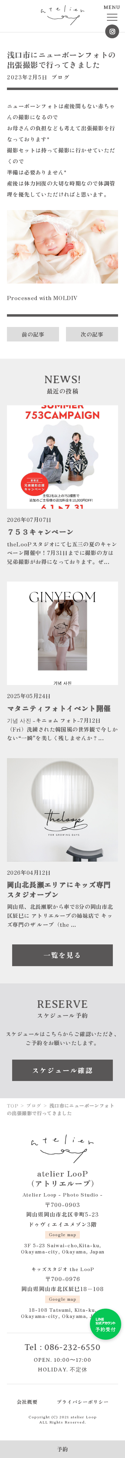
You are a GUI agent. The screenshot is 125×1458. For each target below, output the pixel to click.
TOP (12, 1105)
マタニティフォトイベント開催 (59, 708)
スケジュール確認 (62, 1070)
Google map (62, 1234)
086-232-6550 (72, 1347)
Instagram (112, 31)
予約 (62, 1449)
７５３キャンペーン (40, 531)
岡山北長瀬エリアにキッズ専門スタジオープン (59, 889)
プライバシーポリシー (83, 1401)
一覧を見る (62, 955)
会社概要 (27, 1401)
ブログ (60, 77)
